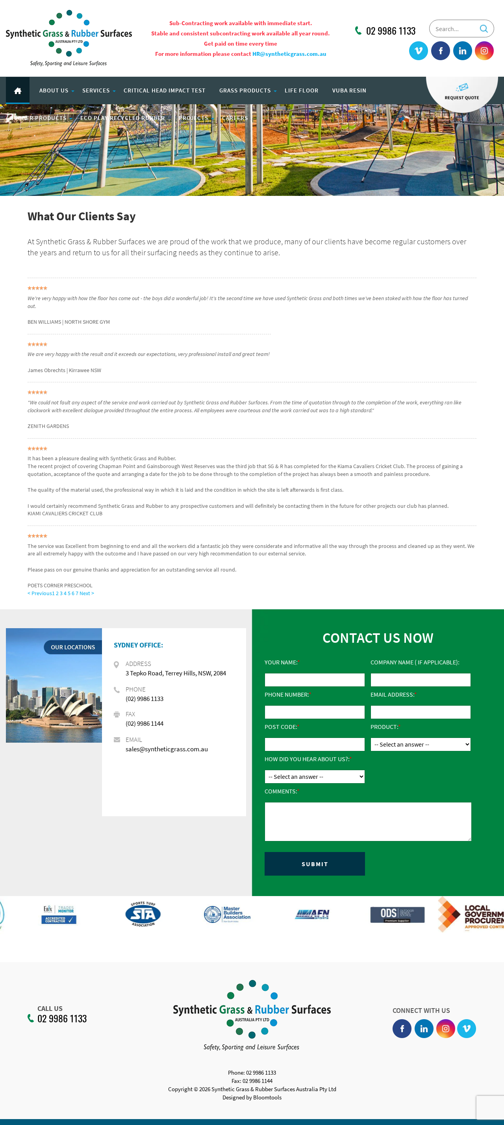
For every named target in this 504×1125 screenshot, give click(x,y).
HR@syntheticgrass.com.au (289, 53)
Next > (87, 593)
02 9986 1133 (390, 30)
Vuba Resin (349, 90)
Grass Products (245, 90)
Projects (193, 118)
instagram (484, 51)
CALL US (50, 1008)
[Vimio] (418, 51)
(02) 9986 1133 (144, 698)
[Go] (484, 26)
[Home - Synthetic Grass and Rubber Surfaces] (69, 37)
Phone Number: (287, 694)
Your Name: (281, 662)
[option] (42, 918)
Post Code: (281, 726)
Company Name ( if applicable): (415, 662)
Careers (235, 118)
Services (96, 90)
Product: (384, 726)
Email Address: (392, 694)
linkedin (462, 51)
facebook (441, 51)
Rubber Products (38, 118)
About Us (54, 90)
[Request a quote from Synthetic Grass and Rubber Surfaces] (462, 94)
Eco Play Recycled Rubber (122, 118)
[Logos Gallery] (42, 914)
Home (18, 90)
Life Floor (302, 90)
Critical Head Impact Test (165, 90)
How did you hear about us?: (307, 759)
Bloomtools (267, 1097)
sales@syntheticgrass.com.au (167, 749)
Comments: (281, 791)
